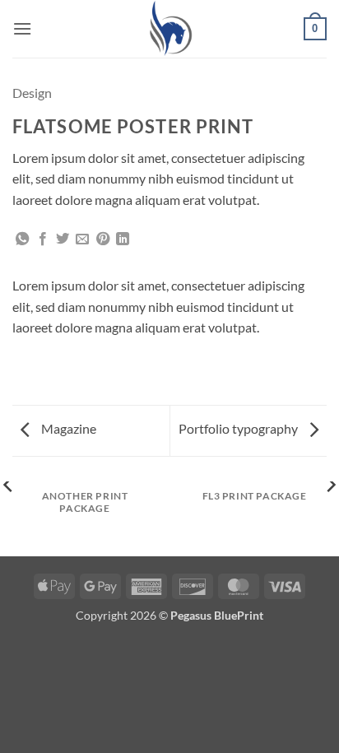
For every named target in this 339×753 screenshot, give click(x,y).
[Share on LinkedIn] (122, 239)
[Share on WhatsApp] (22, 239)
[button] (22, 28)
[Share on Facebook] (42, 239)
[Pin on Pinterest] (102, 239)
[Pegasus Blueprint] (170, 29)
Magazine (67, 428)
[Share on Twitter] (62, 239)
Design (32, 92)
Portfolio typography (239, 428)
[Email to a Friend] (82, 239)
